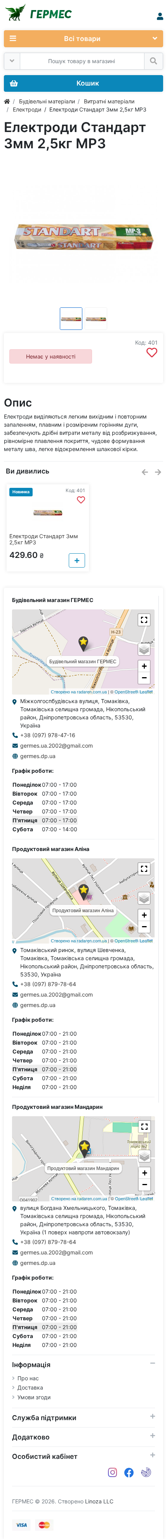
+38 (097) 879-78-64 (48, 984)
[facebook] (129, 1473)
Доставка (30, 1387)
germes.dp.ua (38, 756)
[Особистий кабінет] (160, 16)
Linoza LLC (99, 1501)
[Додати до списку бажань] (151, 352)
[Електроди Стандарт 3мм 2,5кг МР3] (83, 233)
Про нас (28, 1378)
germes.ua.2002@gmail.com (56, 745)
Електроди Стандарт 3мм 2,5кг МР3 (43, 539)
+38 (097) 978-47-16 (47, 735)
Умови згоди (33, 1397)
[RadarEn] (146, 1473)
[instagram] (112, 1473)
